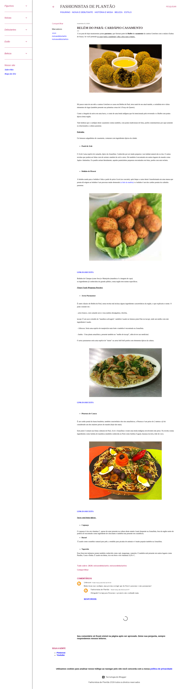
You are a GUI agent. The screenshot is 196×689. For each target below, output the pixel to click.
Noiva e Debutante (82, 12)
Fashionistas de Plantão (87, 6)
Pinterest (61, 653)
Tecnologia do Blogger (116, 677)
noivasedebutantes (60, 39)
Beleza (118, 12)
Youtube (61, 655)
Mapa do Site (10, 74)
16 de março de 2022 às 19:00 (101, 582)
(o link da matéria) (127, 182)
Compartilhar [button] (57, 24)
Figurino (65, 12)
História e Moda (104, 12)
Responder (90, 599)
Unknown (87, 583)
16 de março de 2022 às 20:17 (120, 589)
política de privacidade (161, 669)
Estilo (128, 12)
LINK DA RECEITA (85, 511)
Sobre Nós (9, 69)
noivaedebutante (59, 36)
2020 (54, 33)
